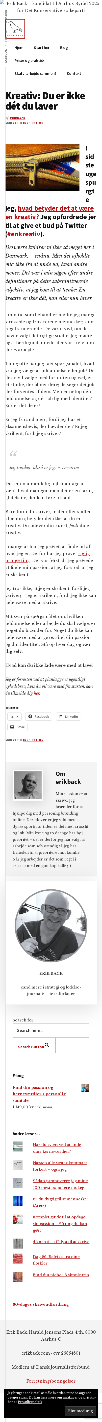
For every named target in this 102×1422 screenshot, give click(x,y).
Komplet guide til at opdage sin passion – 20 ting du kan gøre (60, 1224)
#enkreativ (23, 233)
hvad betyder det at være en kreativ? (49, 212)
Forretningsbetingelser (51, 1381)
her (36, 693)
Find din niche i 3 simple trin (61, 1275)
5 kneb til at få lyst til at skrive (61, 1241)
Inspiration (33, 123)
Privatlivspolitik (30, 1402)
